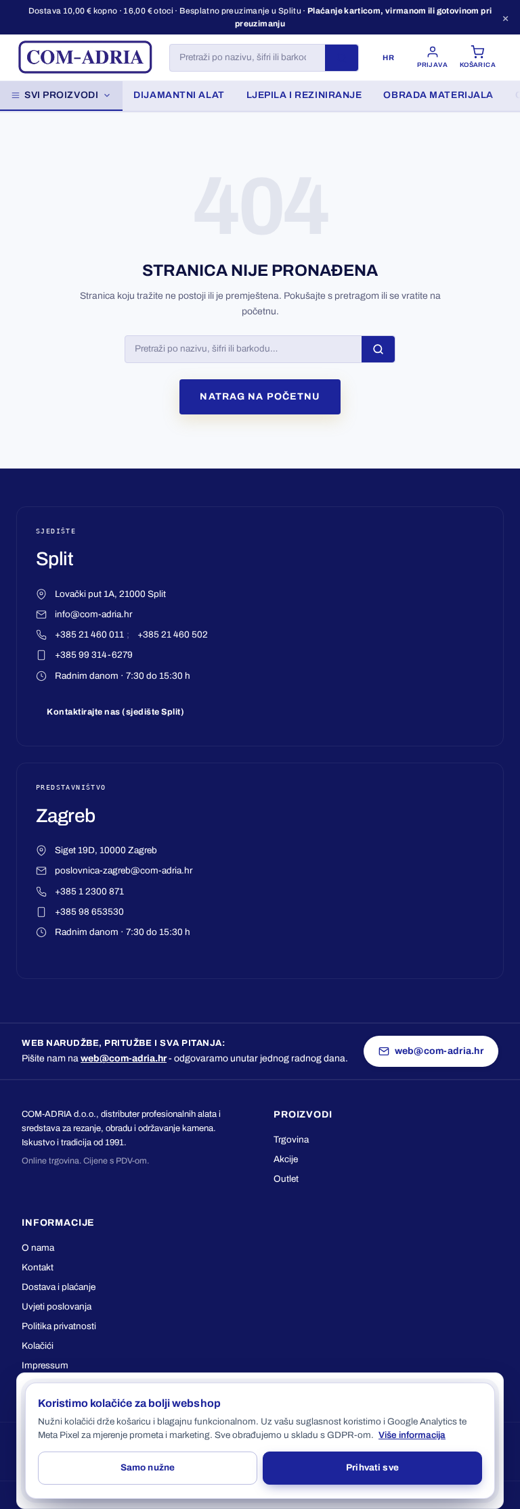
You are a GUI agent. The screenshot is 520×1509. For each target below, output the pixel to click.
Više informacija (412, 1435)
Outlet (286, 1179)
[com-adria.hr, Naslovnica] (84, 57)
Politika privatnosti (59, 1326)
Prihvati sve (372, 1467)
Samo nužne (148, 1467)
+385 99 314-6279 (94, 655)
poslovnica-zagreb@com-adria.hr (123, 870)
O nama (38, 1248)
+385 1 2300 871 (89, 891)
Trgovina (291, 1139)
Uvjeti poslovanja (56, 1306)
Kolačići (37, 1346)
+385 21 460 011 (89, 634)
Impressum (45, 1365)
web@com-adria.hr (124, 1058)
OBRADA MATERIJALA (438, 95)
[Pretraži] (341, 58)
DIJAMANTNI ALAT (178, 95)
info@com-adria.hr (93, 614)
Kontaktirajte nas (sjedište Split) (115, 712)
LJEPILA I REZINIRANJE (304, 95)
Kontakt (37, 1267)
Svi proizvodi (61, 95)
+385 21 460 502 (172, 634)
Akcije (286, 1159)
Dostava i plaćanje (58, 1287)
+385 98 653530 (89, 912)
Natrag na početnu (260, 396)
